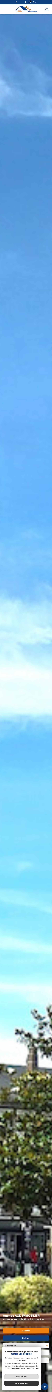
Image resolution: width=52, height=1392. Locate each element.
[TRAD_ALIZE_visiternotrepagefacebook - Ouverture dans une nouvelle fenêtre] (17, 2)
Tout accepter (21, 1383)
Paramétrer (21, 1376)
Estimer (26, 1338)
